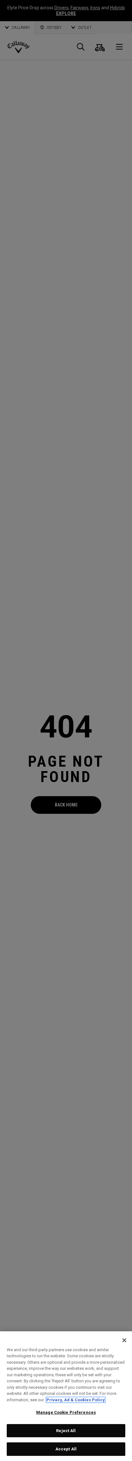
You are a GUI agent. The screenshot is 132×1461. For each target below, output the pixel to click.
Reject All (66, 1430)
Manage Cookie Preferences (66, 1412)
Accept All (66, 1449)
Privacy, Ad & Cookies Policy (75, 1399)
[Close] (124, 1340)
